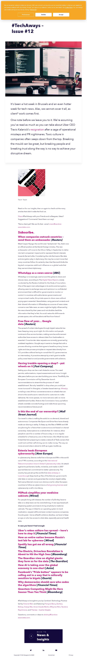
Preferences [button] (33, 9)
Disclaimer (51, 655)
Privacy (71, 655)
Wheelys (64, 388)
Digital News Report (50, 280)
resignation (37, 129)
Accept (61, 14)
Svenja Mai (28, 607)
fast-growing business (55, 485)
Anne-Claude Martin (41, 607)
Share (20, 216)
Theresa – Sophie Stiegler (41, 610)
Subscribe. (26, 232)
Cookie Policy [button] (69, 7)
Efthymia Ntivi (55, 607)
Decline (43, 14)
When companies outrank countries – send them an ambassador (41, 238)
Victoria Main (28, 604)
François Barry (50, 604)
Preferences (26, 14)
